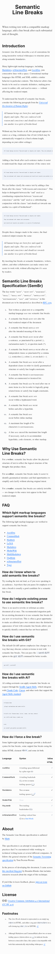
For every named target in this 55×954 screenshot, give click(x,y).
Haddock (11, 539)
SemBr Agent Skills (28, 686)
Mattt (7, 838)
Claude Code (12, 690)
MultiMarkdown (14, 554)
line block (29, 818)
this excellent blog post (12, 870)
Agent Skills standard (11, 693)
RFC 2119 (47, 302)
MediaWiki (12, 550)
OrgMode (11, 557)
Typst (9, 564)
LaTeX (10, 543)
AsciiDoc (36, 69)
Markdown (6, 69)
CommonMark (13, 536)
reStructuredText (20, 69)
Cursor (22, 690)
